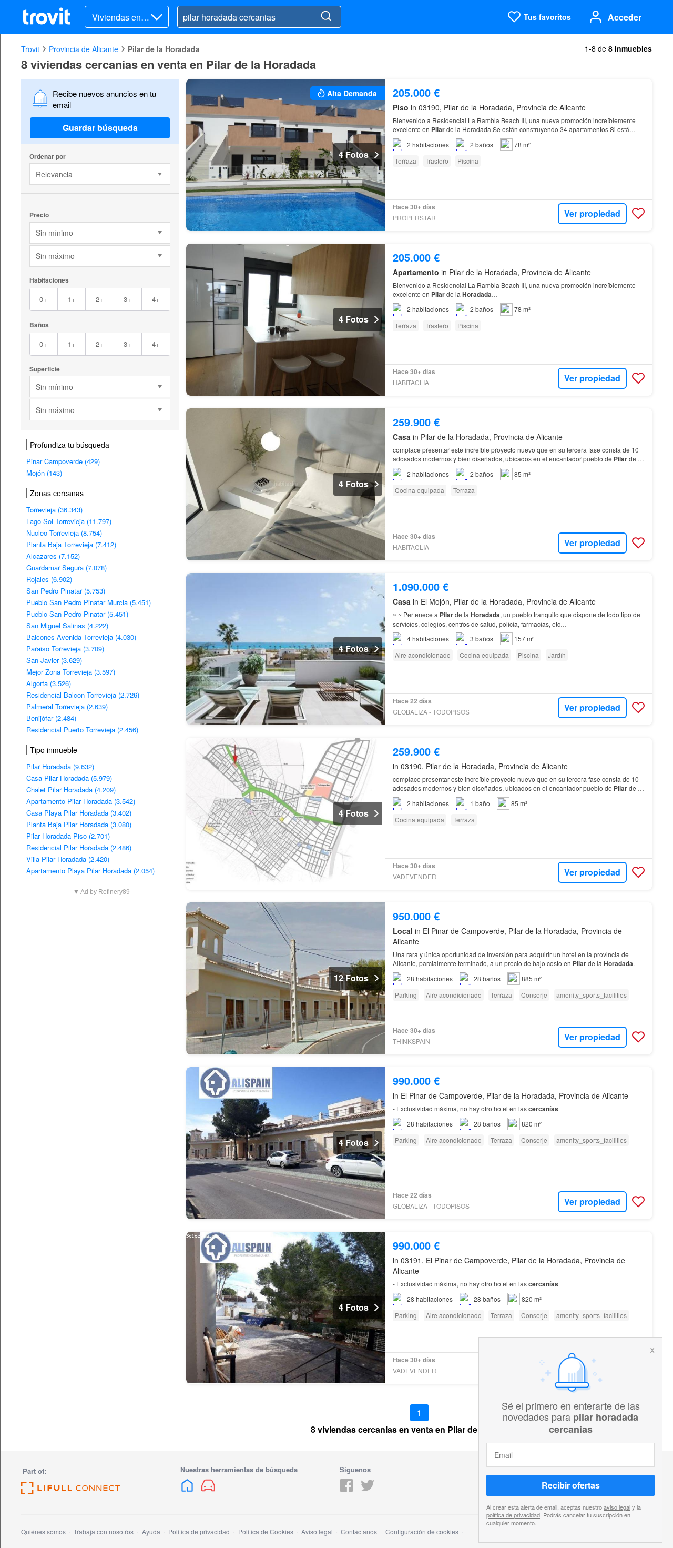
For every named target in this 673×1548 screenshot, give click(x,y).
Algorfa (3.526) (48, 683)
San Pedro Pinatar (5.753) (65, 591)
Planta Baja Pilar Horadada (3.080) (78, 824)
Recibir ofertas (571, 1485)
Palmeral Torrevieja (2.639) (67, 706)
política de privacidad (513, 1515)
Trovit (30, 49)
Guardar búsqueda (100, 128)
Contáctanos (359, 1531)
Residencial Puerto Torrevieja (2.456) (82, 730)
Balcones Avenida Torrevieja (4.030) (81, 637)
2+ (100, 299)
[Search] (326, 16)
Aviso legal (317, 1531)
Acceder (624, 17)
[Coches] (208, 1489)
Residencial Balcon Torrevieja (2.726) (82, 695)
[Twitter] (367, 1489)
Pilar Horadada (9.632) (60, 766)
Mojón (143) (44, 473)
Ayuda (151, 1531)
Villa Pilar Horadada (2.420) (67, 859)
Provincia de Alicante (83, 49)
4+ (156, 299)
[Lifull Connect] (70, 1491)
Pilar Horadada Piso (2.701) (68, 836)
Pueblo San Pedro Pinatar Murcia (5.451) (88, 602)
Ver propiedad (592, 213)
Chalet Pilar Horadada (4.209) (71, 790)
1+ (72, 299)
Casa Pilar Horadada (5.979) (69, 778)
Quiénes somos (43, 1531)
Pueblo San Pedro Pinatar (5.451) (77, 614)
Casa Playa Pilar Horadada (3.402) (78, 813)
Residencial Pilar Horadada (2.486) (78, 847)
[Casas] (188, 1489)
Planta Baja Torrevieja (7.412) (71, 544)
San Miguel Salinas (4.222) (67, 625)
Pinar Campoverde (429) (63, 461)
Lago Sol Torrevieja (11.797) (68, 521)
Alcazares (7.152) (53, 556)
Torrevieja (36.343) (54, 510)
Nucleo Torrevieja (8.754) (64, 533)
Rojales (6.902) (49, 579)
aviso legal (617, 1507)
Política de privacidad (199, 1531)
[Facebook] (346, 1489)
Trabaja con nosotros (104, 1531)
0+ (43, 299)
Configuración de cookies (421, 1531)
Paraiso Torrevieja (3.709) (65, 649)
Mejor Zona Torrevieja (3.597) (70, 672)
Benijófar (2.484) (51, 718)
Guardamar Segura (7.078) (66, 567)
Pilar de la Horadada (164, 49)
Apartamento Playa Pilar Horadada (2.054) (90, 871)
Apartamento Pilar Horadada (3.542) (80, 801)
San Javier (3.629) (54, 660)
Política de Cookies (265, 1531)
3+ (127, 299)
